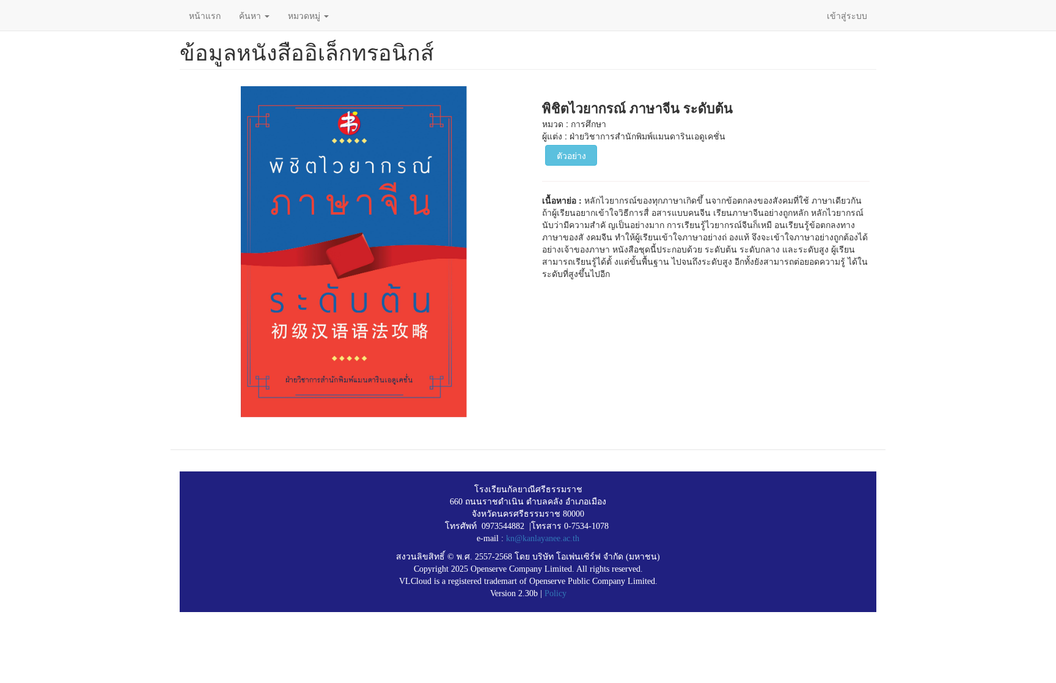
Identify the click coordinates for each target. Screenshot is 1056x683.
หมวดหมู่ (305, 15)
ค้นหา (251, 15)
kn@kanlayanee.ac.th (542, 538)
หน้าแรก (205, 15)
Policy (555, 593)
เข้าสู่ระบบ (847, 15)
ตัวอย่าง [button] (571, 155)
